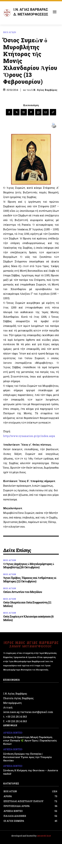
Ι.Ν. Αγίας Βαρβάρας (44, 90)
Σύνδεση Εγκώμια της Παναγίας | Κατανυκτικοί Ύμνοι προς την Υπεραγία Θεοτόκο (27, 757)
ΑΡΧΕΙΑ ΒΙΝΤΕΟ (12, 732)
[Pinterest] (31, 112)
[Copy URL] (53, 112)
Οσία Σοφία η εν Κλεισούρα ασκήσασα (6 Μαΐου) (28, 618)
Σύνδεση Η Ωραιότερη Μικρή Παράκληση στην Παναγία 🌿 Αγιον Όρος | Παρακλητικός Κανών (30, 740)
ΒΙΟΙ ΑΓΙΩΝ (9, 32)
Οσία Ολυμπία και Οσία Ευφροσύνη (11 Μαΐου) (27, 604)
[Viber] (24, 112)
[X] (16, 112)
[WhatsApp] (38, 112)
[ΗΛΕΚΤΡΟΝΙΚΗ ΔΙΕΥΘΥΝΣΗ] (45, 112)
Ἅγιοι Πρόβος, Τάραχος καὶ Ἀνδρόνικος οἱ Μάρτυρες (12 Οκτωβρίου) (29, 579)
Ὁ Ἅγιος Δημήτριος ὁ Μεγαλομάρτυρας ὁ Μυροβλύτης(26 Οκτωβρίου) (28, 565)
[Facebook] (9, 112)
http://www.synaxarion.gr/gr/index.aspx (29, 436)
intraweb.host (44, 835)
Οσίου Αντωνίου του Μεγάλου (22, 592)
